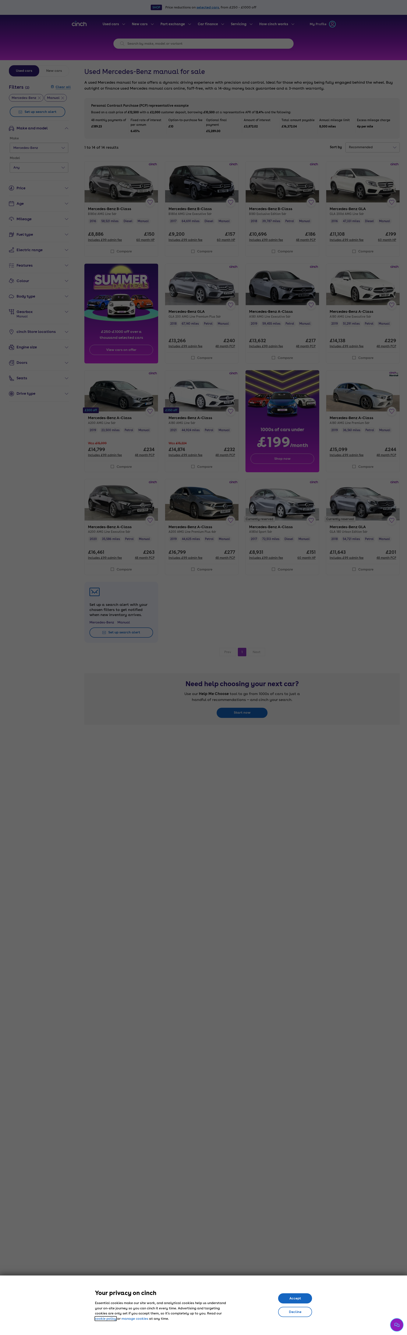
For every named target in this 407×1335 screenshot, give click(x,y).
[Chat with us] (397, 1325)
